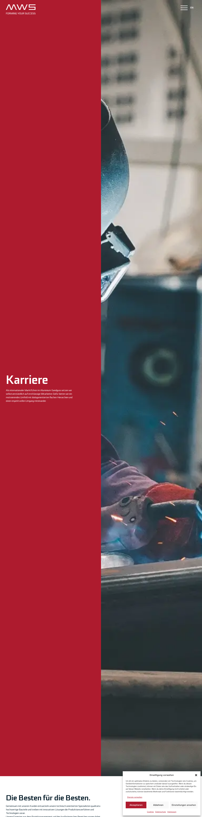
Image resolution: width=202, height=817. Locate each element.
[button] (196, 775)
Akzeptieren (136, 805)
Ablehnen (158, 805)
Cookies (150, 812)
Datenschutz (160, 812)
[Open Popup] (184, 8)
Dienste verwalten (134, 797)
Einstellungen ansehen (184, 805)
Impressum (171, 812)
